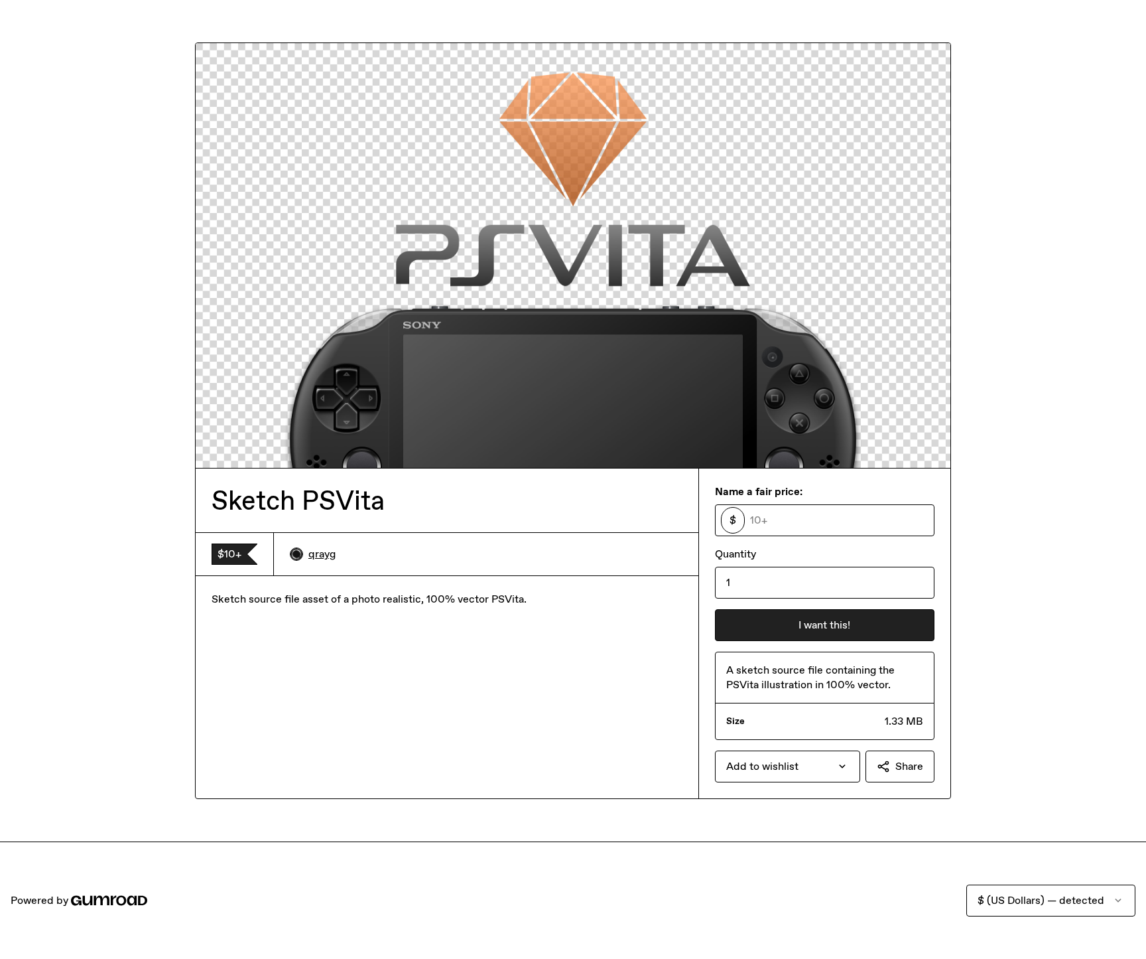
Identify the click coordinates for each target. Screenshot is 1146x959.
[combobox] (787, 766)
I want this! (824, 625)
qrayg (322, 554)
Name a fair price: (758, 491)
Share (909, 766)
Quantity (735, 554)
